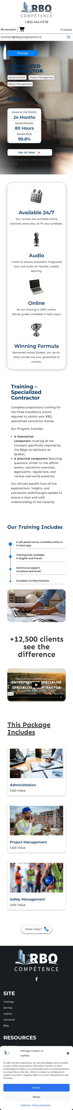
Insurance (9, 1020)
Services (8, 1008)
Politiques (26, 1105)
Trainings (9, 1002)
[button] (68, 1053)
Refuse (36, 1096)
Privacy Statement (41, 1105)
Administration (23, 785)
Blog (6, 1025)
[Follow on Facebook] (36, 979)
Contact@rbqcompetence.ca (21, 37)
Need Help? (33, 929)
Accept (36, 1087)
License (8, 1014)
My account (8, 29)
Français (66, 29)
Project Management (28, 842)
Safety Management (27, 899)
